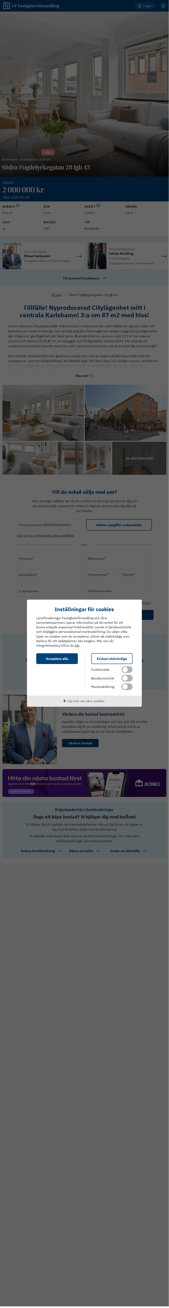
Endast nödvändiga (112, 658)
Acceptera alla (57, 658)
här (77, 645)
